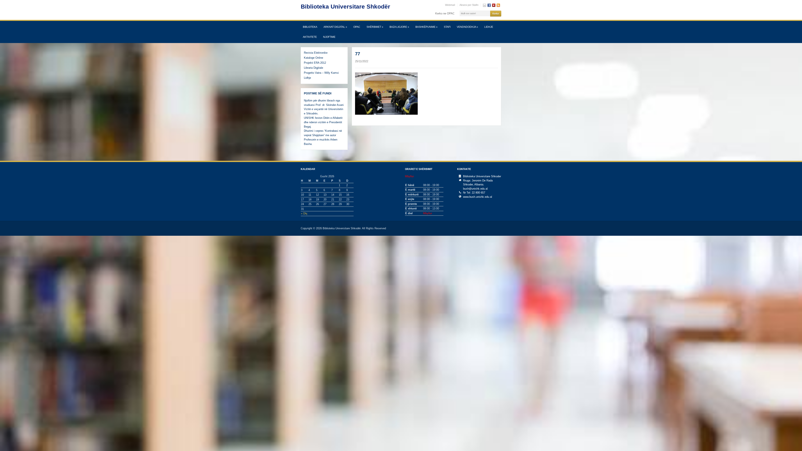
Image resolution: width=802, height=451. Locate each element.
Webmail (450, 5)
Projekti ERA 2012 (315, 62)
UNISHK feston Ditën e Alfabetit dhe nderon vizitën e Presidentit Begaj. (323, 122)
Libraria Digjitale (313, 67)
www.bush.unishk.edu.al (477, 196)
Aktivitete (310, 36)
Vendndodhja (467, 26)
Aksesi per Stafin (468, 5)
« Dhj (304, 213)
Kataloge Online (313, 57)
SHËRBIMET (375, 26)
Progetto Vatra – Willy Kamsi (321, 72)
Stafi (447, 26)
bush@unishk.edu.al (475, 188)
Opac (356, 26)
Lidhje (488, 26)
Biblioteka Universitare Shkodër (345, 6)
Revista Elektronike (315, 52)
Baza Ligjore (399, 26)
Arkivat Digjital (335, 26)
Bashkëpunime (426, 26)
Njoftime (329, 36)
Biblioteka (310, 26)
